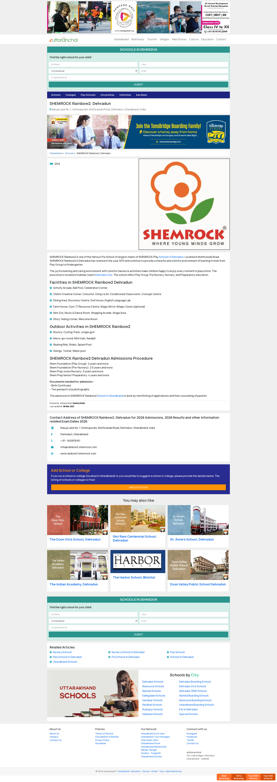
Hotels (154, 771)
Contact (221, 39)
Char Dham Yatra (149, 740)
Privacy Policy (102, 740)
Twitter (190, 740)
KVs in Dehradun (188, 709)
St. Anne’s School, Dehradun (192, 539)
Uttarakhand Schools (65, 662)
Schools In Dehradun (182, 657)
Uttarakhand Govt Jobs (153, 733)
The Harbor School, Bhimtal (134, 577)
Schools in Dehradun (171, 257)
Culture (194, 39)
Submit (138, 84)
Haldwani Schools (152, 714)
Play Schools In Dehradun (67, 657)
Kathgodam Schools (153, 695)
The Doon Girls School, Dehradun (75, 539)
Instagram (192, 733)
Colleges (71, 94)
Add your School (138, 487)
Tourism (152, 39)
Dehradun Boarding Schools (195, 681)
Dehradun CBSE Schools (193, 691)
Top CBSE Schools (253, 777)
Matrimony (137, 39)
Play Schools (88, 94)
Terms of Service (104, 733)
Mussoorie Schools (153, 686)
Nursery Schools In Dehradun (128, 652)
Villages (164, 39)
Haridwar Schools (152, 700)
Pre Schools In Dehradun (126, 657)
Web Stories (179, 39)
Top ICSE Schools (268, 777)
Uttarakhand (121, 39)
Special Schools (188, 714)
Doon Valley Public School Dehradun (198, 584)
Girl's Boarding (239, 777)
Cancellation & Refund (106, 736)
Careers (54, 736)
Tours (162, 771)
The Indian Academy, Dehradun (74, 584)
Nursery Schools (62, 652)
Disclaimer (100, 743)
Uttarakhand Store (150, 743)
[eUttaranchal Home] (64, 39)
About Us (54, 733)
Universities (107, 94)
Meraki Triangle (149, 749)
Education (207, 39)
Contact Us (56, 740)
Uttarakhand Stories (151, 756)
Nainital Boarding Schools (194, 695)
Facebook (192, 736)
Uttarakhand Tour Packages (155, 736)
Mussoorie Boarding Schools (195, 700)
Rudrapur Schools (152, 709)
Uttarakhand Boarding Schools (196, 704)
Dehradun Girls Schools (192, 686)
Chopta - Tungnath (151, 753)
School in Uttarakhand (110, 395)
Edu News (141, 94)
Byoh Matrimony (173, 771)
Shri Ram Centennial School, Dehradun (135, 538)
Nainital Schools (151, 691)
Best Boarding (224, 777)
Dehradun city (103, 275)
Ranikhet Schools (152, 704)
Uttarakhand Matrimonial (153, 746)
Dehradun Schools (152, 681)
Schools (55, 94)
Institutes (125, 94)
